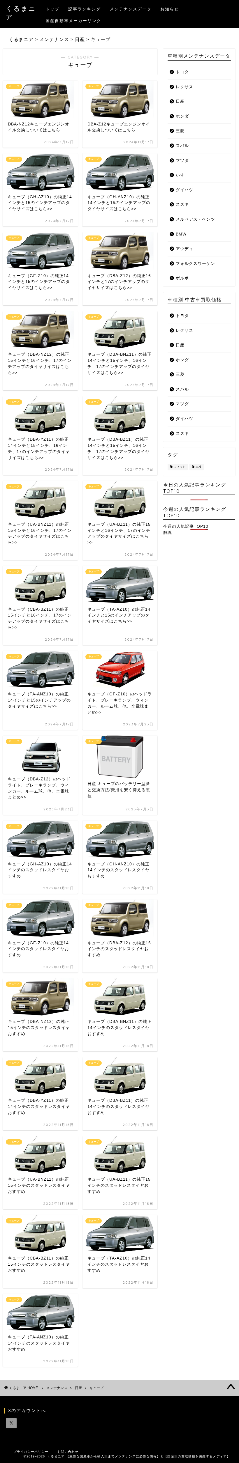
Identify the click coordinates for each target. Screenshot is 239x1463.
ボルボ (182, 278)
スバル (182, 146)
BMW (181, 234)
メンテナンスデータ (131, 9)
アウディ (184, 249)
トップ (52, 9)
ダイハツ (184, 190)
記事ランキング (84, 9)
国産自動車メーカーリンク (73, 20)
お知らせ (169, 9)
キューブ (96, 1388)
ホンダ (182, 116)
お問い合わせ (67, 1451)
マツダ (182, 160)
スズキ (182, 204)
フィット (179, 467)
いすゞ (182, 175)
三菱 (180, 131)
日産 (180, 101)
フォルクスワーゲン (195, 263)
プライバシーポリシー (30, 1451)
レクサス (184, 87)
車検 (198, 467)
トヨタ (182, 72)
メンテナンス (56, 1388)
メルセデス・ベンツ (195, 219)
